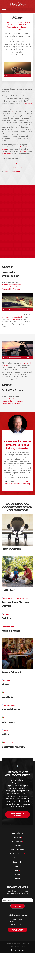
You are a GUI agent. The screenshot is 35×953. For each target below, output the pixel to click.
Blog (17, 870)
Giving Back (17, 862)
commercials (6, 154)
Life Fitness (8, 721)
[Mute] (24, 309)
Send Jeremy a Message (17, 814)
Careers (17, 874)
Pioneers (17, 858)
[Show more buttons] (29, 75)
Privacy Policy (15, 946)
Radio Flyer (8, 589)
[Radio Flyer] (17, 571)
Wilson (6, 734)
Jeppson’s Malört (11, 672)
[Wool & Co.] (17, 692)
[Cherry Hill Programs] (17, 742)
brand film (22, 151)
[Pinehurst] (17, 680)
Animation (17, 837)
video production (21, 38)
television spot (13, 319)
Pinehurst (7, 684)
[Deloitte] (17, 614)
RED (11, 111)
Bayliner (28, 103)
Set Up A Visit (17, 930)
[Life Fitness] (17, 717)
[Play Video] (3, 309)
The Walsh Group (11, 709)
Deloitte (6, 618)
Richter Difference (17, 850)
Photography (17, 841)
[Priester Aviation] (17, 530)
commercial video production (13, 317)
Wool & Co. (8, 697)
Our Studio (17, 845)
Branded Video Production (14, 164)
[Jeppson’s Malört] (17, 653)
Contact (17, 878)
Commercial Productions (17, 25)
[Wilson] (17, 730)
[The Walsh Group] (17, 705)
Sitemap (22, 946)
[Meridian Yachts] (17, 626)
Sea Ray (26, 484)
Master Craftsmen (17, 854)
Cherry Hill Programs (13, 746)
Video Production (13, 22)
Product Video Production (13, 172)
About (17, 866)
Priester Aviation (11, 548)
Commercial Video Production (15, 168)
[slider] (17, 75)
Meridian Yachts (12, 484)
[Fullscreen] (31, 309)
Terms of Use (25, 943)
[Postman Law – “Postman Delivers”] (17, 598)
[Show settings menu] (28, 309)
